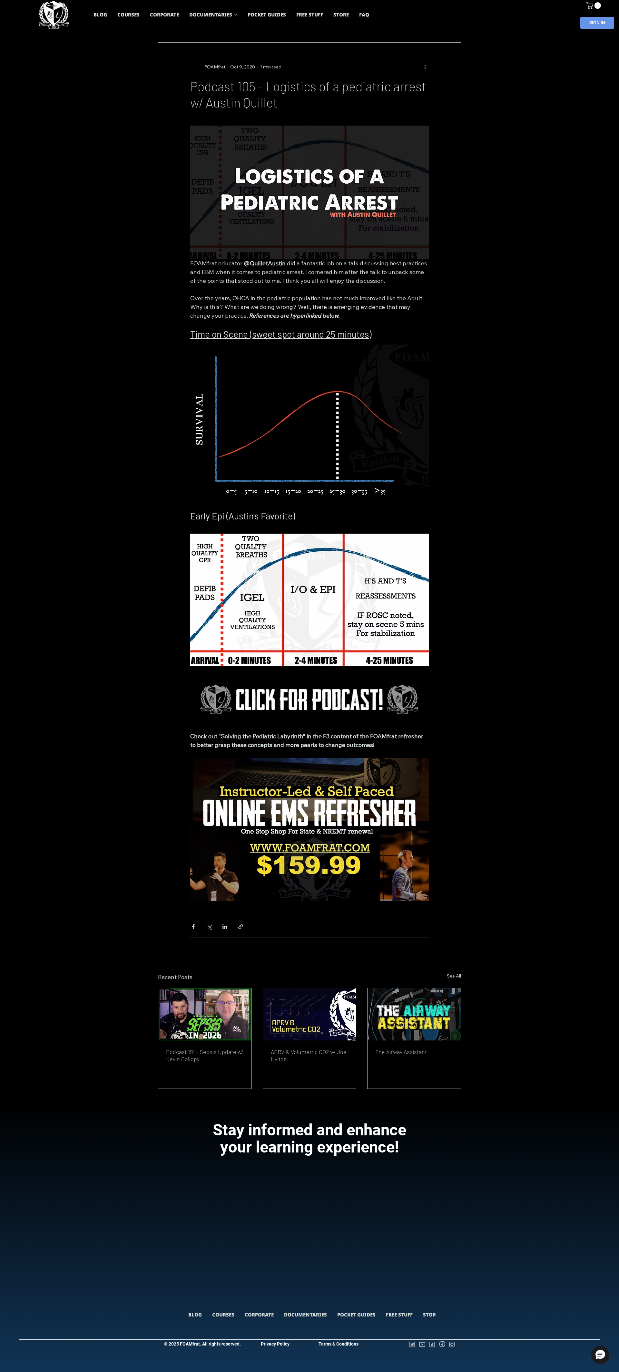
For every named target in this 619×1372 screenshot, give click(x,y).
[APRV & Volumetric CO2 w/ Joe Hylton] (309, 1014)
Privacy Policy (275, 1343)
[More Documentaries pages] (235, 14)
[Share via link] (241, 927)
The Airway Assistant (401, 1051)
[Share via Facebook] (193, 927)
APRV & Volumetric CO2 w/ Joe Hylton (309, 1055)
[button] (594, 5)
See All (454, 976)
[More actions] (425, 67)
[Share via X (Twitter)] (209, 927)
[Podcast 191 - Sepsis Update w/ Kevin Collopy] (204, 1014)
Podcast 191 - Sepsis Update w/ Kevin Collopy (204, 1055)
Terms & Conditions (339, 1343)
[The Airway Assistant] (414, 1014)
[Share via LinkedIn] (225, 927)
